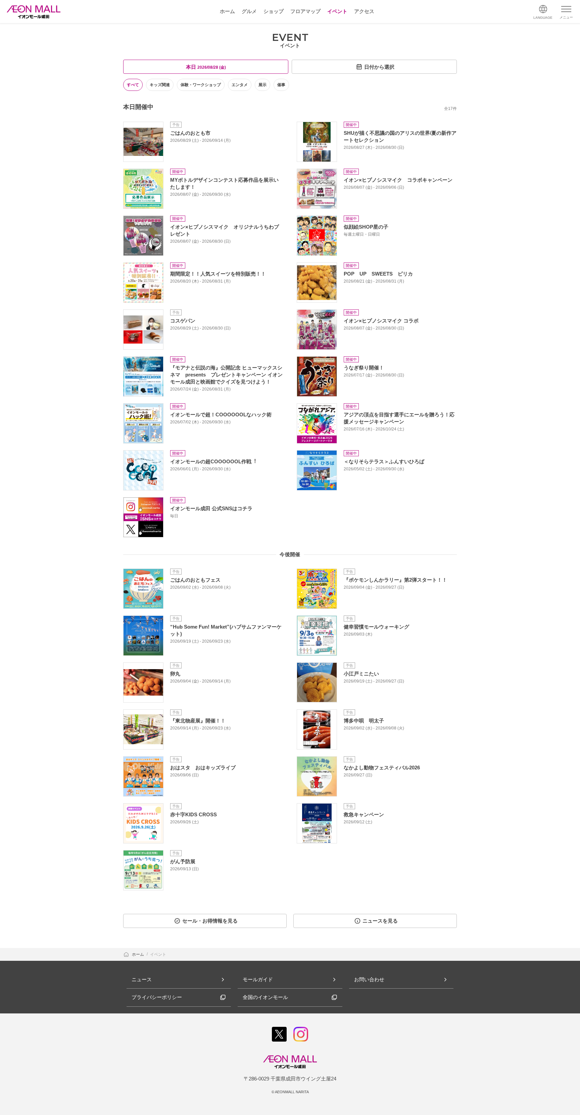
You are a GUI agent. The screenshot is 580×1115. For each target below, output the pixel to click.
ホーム (138, 954)
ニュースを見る (380, 921)
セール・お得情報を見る (210, 921)
